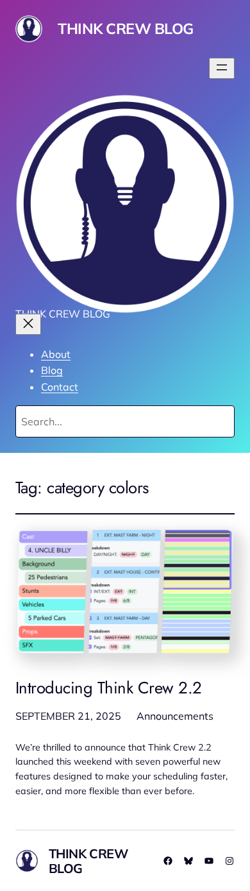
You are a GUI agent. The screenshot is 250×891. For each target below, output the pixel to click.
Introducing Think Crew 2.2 (108, 688)
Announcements (175, 715)
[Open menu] (222, 68)
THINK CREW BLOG (126, 28)
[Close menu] (28, 324)
